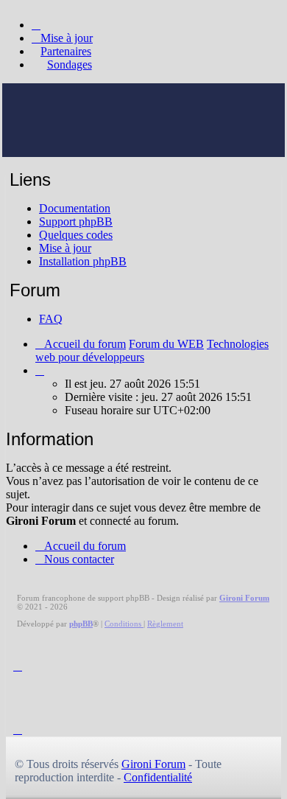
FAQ (51, 319)
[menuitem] (62, 38)
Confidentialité (158, 777)
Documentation (74, 208)
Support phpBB (76, 221)
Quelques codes (76, 234)
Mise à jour (65, 248)
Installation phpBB (83, 261)
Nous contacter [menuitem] (79, 559)
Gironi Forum (153, 764)
